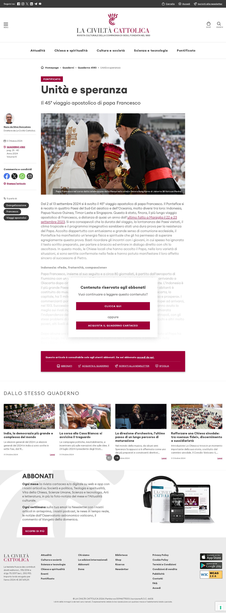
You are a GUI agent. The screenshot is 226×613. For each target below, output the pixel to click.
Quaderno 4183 (87, 67)
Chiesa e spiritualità (70, 50)
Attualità (37, 50)
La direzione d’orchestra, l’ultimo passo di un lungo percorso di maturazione (140, 437)
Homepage (52, 67)
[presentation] (109, 458)
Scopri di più (35, 531)
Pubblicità (158, 573)
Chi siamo (83, 555)
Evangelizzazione (16, 205)
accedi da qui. (145, 357)
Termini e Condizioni (164, 564)
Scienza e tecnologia (151, 50)
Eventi (44, 573)
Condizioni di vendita (165, 569)
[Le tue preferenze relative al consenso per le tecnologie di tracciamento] (221, 608)
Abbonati (83, 564)
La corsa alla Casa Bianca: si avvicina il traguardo (80, 435)
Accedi (157, 588)
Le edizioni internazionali (92, 559)
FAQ (155, 583)
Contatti (158, 578)
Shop (118, 559)
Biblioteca (121, 555)
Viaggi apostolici (16, 217)
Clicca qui (113, 306)
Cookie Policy (160, 559)
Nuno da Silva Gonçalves (17, 126)
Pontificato (186, 50)
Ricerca (119, 564)
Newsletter (122, 569)
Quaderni (68, 67)
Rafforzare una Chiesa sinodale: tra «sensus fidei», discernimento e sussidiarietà (196, 437)
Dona (81, 569)
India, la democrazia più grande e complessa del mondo (28, 435)
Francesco (12, 211)
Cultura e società (111, 50)
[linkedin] (31, 3)
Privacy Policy (161, 555)
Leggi (52, 454)
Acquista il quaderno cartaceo (113, 325)
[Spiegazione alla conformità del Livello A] (211, 575)
